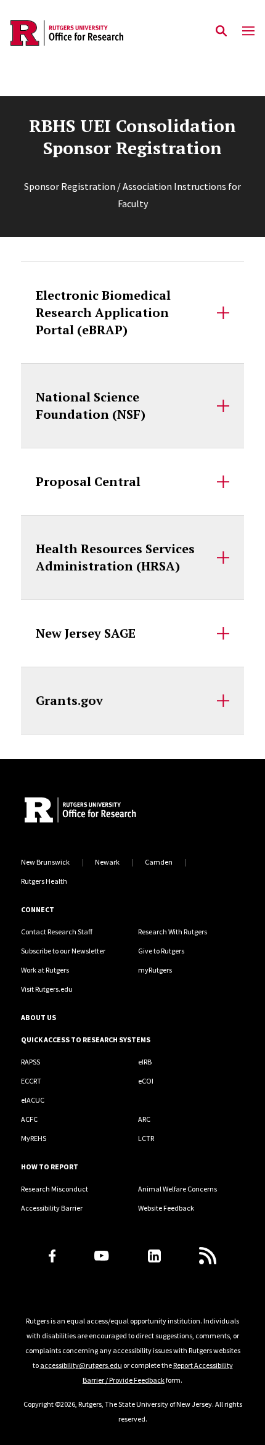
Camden (159, 862)
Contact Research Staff (56, 931)
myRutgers (155, 969)
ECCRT (31, 1080)
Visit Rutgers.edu (47, 989)
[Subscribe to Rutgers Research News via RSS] (207, 1256)
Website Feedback (166, 1207)
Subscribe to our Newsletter (63, 950)
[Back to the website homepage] (66, 33)
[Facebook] (52, 1255)
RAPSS (30, 1061)
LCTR (146, 1138)
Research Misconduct (54, 1188)
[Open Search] (221, 31)
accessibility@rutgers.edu (81, 1365)
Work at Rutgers (45, 969)
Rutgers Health (44, 881)
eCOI (145, 1080)
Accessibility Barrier (52, 1207)
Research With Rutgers (172, 931)
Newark (107, 862)
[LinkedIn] (154, 1255)
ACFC (29, 1119)
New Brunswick (45, 862)
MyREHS (33, 1138)
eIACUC (32, 1100)
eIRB (145, 1061)
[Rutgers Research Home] (119, 811)
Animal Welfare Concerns (177, 1188)
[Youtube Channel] (101, 1256)
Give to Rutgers (161, 950)
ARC (144, 1119)
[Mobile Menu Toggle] (248, 31)
